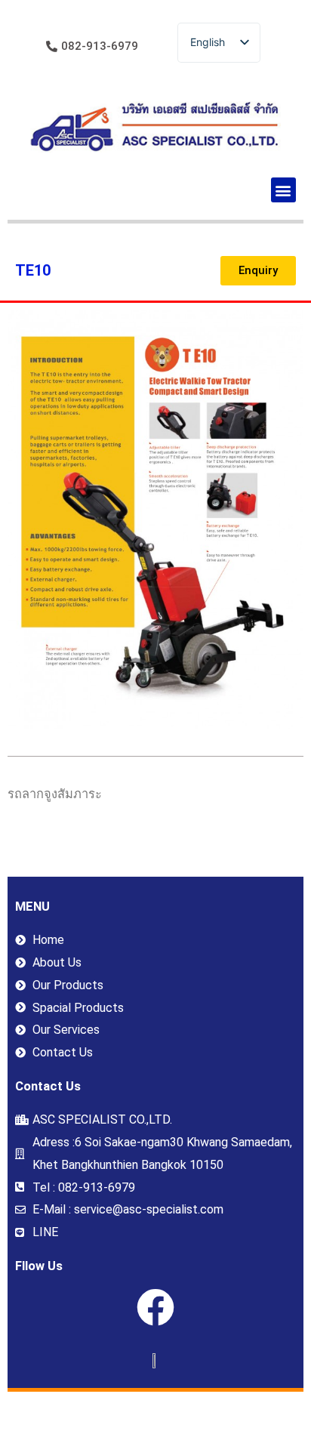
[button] (283, 189)
